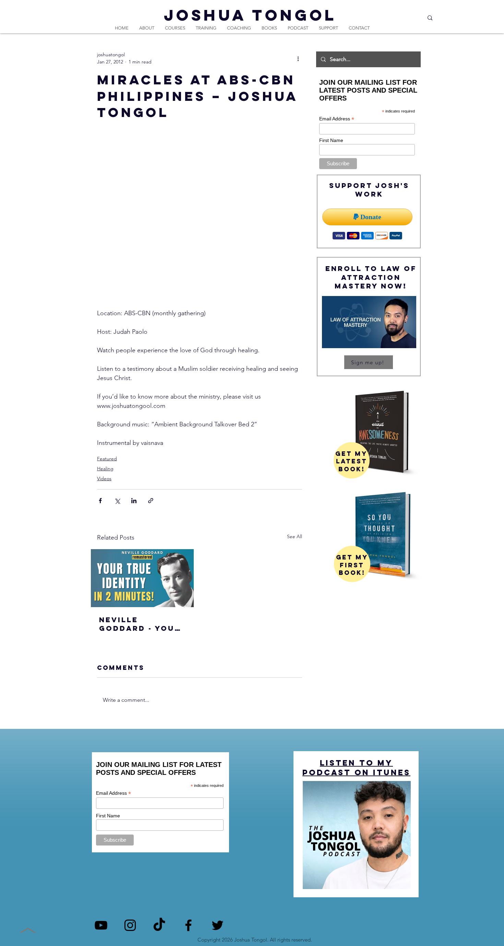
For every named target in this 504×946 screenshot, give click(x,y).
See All (294, 536)
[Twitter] (217, 925)
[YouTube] (101, 925)
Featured (107, 459)
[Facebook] (188, 925)
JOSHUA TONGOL (250, 15)
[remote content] (199, 227)
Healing (105, 468)
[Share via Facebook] (100, 500)
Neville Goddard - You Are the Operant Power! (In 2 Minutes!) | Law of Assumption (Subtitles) (141, 623)
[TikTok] (159, 925)
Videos (104, 478)
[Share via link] (150, 500)
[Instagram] (130, 925)
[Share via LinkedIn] (134, 500)
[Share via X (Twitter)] (117, 500)
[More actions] (298, 58)
